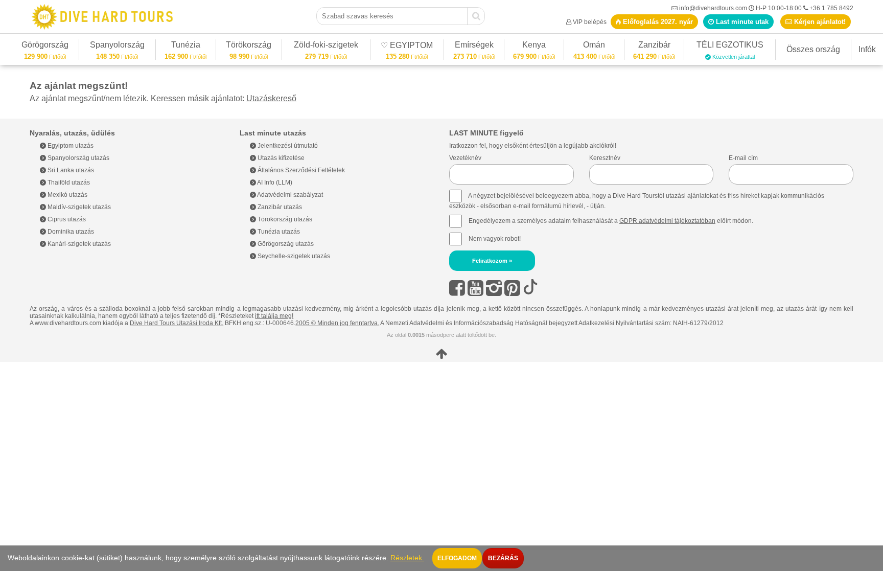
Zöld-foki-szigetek (326, 46)
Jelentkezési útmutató (287, 145)
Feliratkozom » (492, 261)
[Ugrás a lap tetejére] (441, 354)
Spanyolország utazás (77, 158)
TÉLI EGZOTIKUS (729, 46)
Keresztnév (604, 158)
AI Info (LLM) (274, 182)
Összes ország (813, 49)
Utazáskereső (271, 98)
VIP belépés (589, 22)
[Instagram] (494, 288)
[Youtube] (475, 288)
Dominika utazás (70, 231)
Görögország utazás (285, 243)
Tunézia (185, 46)
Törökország (248, 46)
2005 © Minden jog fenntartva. (337, 323)
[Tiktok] (530, 288)
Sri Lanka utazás (70, 170)
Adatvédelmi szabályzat (289, 194)
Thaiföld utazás (68, 182)
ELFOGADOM (457, 558)
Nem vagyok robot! (495, 238)
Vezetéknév (465, 158)
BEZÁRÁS (503, 558)
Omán (594, 46)
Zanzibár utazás (279, 207)
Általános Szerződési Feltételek (300, 170)
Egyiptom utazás (70, 145)
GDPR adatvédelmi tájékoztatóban (667, 220)
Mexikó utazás (66, 194)
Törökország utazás (284, 219)
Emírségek (474, 46)
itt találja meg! (274, 315)
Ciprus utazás (66, 219)
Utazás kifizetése (280, 158)
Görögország (44, 46)
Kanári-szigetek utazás (78, 243)
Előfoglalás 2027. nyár (657, 22)
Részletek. (407, 558)
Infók (867, 49)
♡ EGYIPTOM (407, 47)
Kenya (534, 46)
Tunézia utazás (278, 231)
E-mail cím (743, 158)
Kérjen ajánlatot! (819, 22)
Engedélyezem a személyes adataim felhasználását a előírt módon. (610, 220)
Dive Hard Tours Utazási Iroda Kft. (176, 323)
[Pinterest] (512, 288)
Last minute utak (741, 22)
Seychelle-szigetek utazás (293, 256)
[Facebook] (457, 288)
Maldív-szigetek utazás (78, 207)
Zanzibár (654, 46)
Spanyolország (117, 46)
